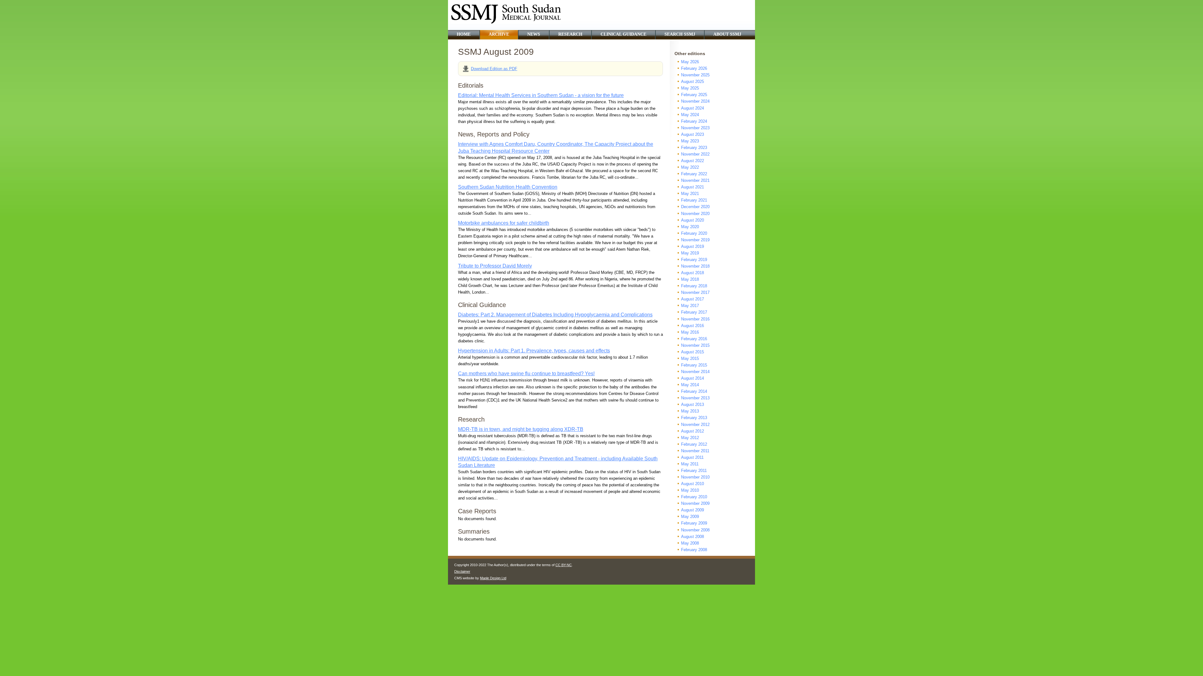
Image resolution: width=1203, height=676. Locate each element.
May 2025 (690, 88)
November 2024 (695, 101)
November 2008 (695, 530)
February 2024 (694, 121)
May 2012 (690, 437)
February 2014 (694, 391)
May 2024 (690, 114)
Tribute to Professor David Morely (495, 266)
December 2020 (695, 206)
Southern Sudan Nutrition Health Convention (507, 187)
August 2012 (692, 431)
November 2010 (695, 477)
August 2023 (692, 134)
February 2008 (694, 549)
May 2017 (690, 305)
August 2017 (692, 299)
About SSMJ (727, 34)
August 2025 (692, 81)
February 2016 (694, 338)
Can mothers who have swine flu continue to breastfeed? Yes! (526, 373)
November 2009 (695, 503)
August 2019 (692, 246)
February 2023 (694, 147)
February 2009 (694, 523)
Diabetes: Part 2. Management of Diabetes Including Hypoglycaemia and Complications (555, 314)
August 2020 (692, 220)
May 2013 (690, 411)
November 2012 (695, 424)
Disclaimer (462, 571)
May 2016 (690, 332)
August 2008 (692, 536)
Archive (499, 34)
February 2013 (694, 417)
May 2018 (690, 279)
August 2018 (692, 272)
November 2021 (695, 180)
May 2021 (690, 193)
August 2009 (692, 510)
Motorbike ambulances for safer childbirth (503, 223)
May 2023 (690, 141)
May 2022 (690, 167)
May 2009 (690, 516)
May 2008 (690, 543)
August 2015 (692, 352)
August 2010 (692, 483)
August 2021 (692, 187)
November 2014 (695, 371)
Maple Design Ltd (493, 578)
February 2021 (694, 200)
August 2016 (692, 325)
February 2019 (694, 259)
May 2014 (690, 384)
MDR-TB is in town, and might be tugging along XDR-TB (520, 429)
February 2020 (694, 233)
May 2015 (690, 358)
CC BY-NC (563, 565)
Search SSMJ (679, 34)
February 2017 (694, 312)
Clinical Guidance (623, 34)
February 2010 (694, 496)
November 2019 (695, 240)
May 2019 (690, 253)
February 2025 (694, 94)
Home (464, 34)
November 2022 (695, 154)
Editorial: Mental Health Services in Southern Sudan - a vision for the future (541, 95)
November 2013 (695, 398)
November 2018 (695, 266)
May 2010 (690, 490)
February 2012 (694, 444)
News (533, 34)
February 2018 (694, 286)
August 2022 (692, 160)
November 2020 (695, 213)
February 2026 (694, 68)
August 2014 (692, 378)
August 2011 (692, 457)
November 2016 (695, 319)
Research (570, 34)
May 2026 (690, 61)
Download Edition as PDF (494, 68)
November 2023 (695, 127)
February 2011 (694, 470)
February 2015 (694, 365)
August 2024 (692, 108)
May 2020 (690, 226)
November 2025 (695, 75)
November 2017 (695, 292)
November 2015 (695, 345)
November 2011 (695, 450)
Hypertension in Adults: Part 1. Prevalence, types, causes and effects (534, 350)
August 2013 (692, 404)
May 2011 (690, 464)
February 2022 (694, 174)
